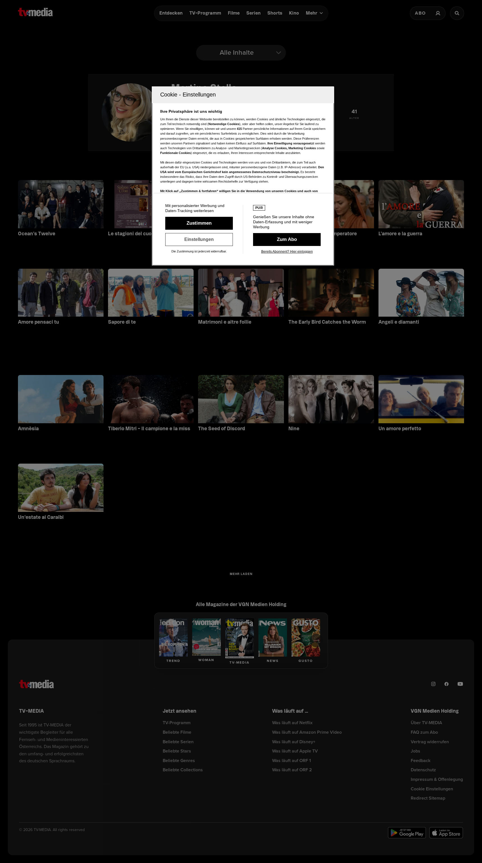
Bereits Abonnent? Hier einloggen (287, 252)
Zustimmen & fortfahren (199, 223)
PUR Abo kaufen (287, 239)
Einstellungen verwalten (199, 239)
